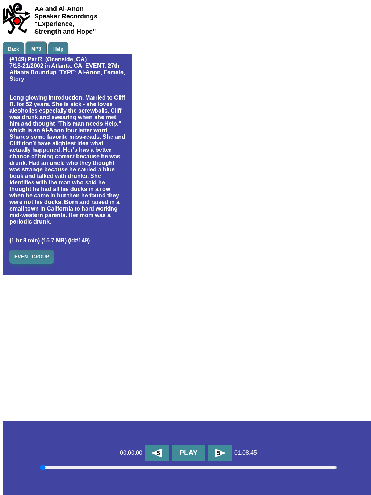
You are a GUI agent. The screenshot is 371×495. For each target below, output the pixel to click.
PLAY (188, 453)
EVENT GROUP (31, 256)
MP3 (36, 49)
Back (13, 49)
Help (58, 49)
